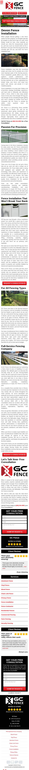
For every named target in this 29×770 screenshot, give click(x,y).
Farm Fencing (6, 619)
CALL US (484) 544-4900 (10, 13)
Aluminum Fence (7, 581)
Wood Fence (5, 589)
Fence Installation (7, 602)
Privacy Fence (6, 598)
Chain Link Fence (7, 593)
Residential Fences (7, 610)
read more (5, 648)
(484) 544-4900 (16, 121)
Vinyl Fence (5, 585)
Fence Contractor (7, 606)
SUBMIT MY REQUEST (14, 532)
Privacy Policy (13, 752)
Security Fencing (7, 623)
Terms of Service (14, 755)
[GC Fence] (14, 700)
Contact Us (22, 13)
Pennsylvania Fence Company (14, 731)
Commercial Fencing (8, 615)
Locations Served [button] (14, 693)
